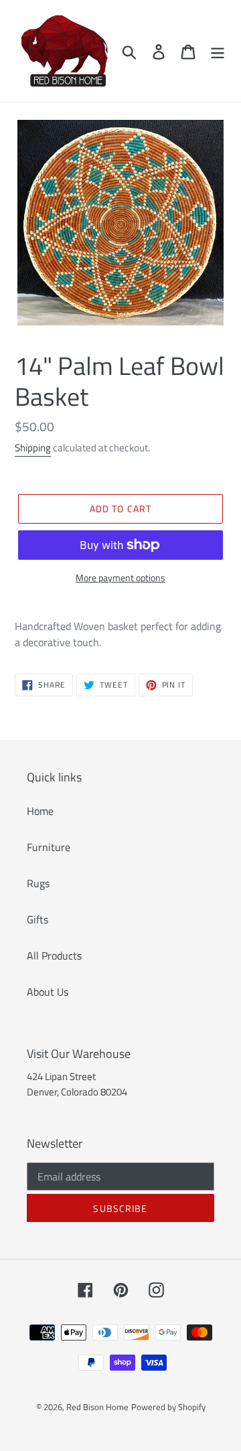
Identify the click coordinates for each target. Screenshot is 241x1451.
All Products (54, 955)
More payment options (120, 577)
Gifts (37, 919)
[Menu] (217, 50)
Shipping (33, 447)
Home (40, 811)
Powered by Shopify (168, 1407)
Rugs (38, 883)
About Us (47, 992)
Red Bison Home (97, 1407)
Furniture (48, 847)
